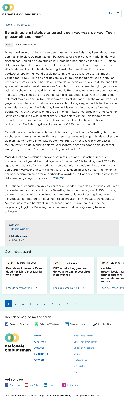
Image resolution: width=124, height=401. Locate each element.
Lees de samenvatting (19, 288)
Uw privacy (44, 395)
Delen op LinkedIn (79, 324)
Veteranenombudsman (86, 342)
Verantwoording (62, 395)
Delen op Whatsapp (49, 324)
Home (38, 335)
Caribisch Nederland (84, 348)
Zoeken (110, 13)
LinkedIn (53, 385)
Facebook (15, 385)
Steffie (32, 395)
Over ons (40, 341)
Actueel (39, 347)
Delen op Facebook (20, 324)
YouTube (34, 385)
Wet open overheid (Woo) (88, 395)
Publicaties (41, 353)
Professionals (80, 360)
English (77, 354)
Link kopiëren (105, 324)
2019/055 (59, 178)
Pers (76, 372)
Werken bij (79, 366)
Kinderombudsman (83, 335)
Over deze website (15, 395)
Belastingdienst (18, 229)
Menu (118, 13)
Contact (39, 359)
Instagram (72, 385)
